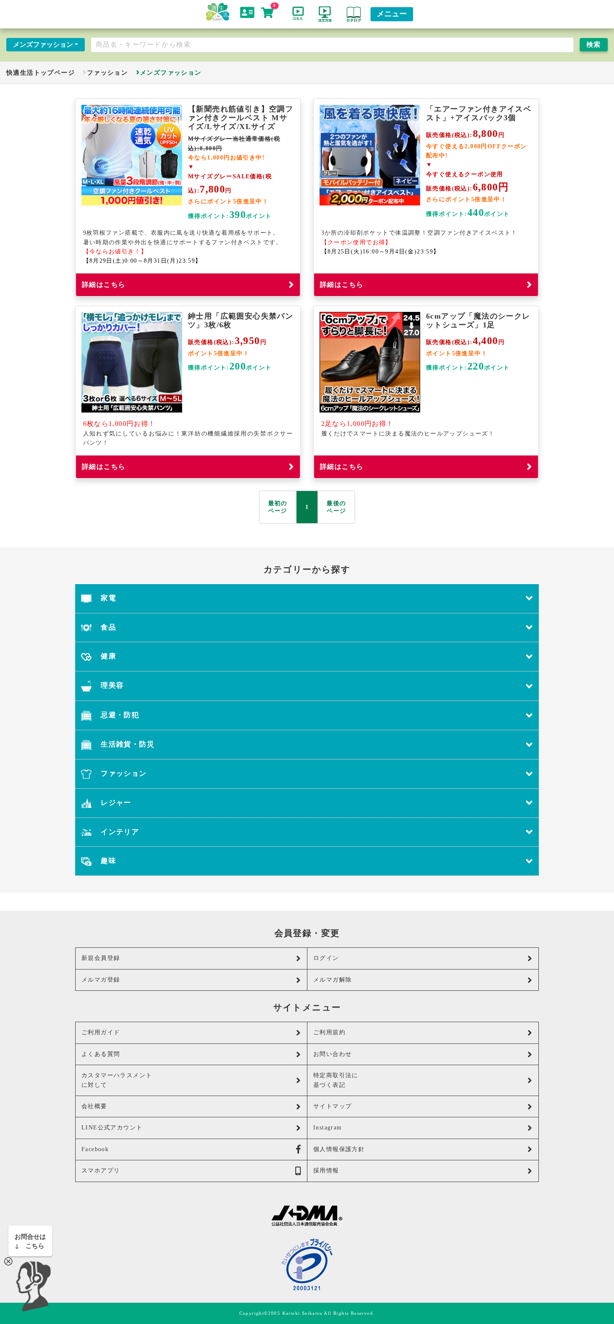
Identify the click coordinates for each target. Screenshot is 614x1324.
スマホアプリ (100, 1170)
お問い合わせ (332, 1054)
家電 (107, 598)
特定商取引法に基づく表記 (335, 1080)
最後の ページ (336, 507)
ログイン (326, 958)
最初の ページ (277, 507)
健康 (107, 656)
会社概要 (94, 1106)
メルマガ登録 (100, 980)
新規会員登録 (100, 958)
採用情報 (326, 1170)
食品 (107, 627)
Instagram (327, 1127)
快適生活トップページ (40, 72)
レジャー (115, 803)
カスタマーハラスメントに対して (116, 1080)
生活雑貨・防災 (127, 744)
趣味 (107, 861)
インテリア (119, 832)
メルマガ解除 (332, 980)
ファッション (107, 72)
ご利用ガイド (100, 1032)
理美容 (111, 685)
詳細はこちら (103, 285)
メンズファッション (43, 44)
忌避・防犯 (119, 715)
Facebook (95, 1149)
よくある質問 (100, 1054)
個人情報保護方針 (339, 1149)
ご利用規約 (329, 1032)
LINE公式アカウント (111, 1127)
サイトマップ (332, 1106)
